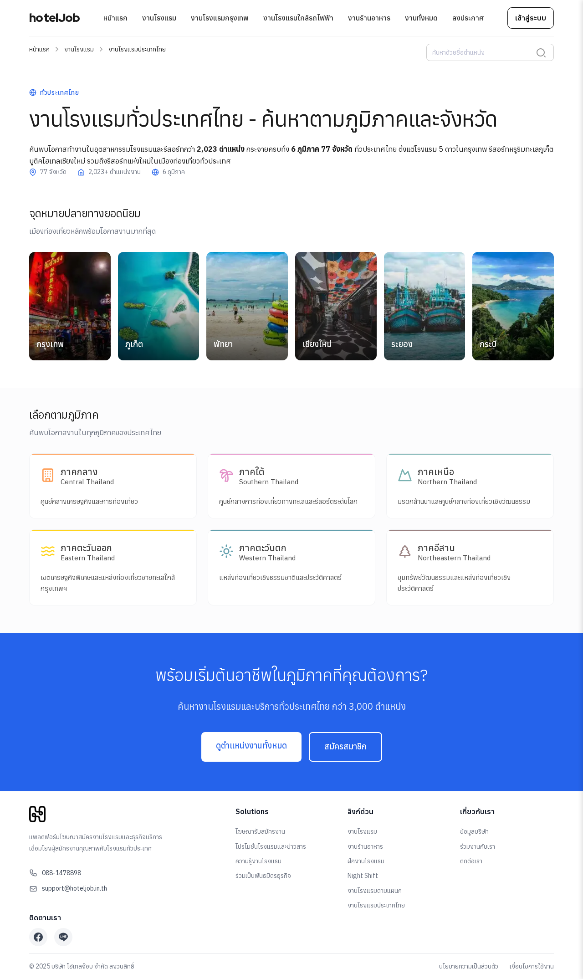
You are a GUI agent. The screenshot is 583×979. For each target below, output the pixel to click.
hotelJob (54, 18)
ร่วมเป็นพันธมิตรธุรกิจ (263, 875)
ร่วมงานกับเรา (477, 846)
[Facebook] (38, 937)
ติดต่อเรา (471, 861)
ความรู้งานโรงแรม (258, 861)
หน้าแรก (115, 17)
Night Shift (363, 875)
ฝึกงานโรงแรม (366, 861)
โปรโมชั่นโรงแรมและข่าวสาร (270, 846)
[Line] (63, 937)
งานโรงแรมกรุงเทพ (220, 17)
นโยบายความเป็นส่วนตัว (468, 966)
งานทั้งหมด (421, 17)
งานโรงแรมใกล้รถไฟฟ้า (298, 17)
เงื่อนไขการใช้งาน (532, 966)
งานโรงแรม (159, 17)
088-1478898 (61, 873)
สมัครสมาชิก (345, 746)
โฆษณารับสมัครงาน (260, 831)
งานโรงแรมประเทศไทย (376, 905)
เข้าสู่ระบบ (530, 17)
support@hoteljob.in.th (74, 888)
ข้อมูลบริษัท (474, 831)
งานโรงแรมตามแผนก (375, 891)
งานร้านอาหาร (369, 17)
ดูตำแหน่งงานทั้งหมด (251, 745)
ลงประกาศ (468, 17)
